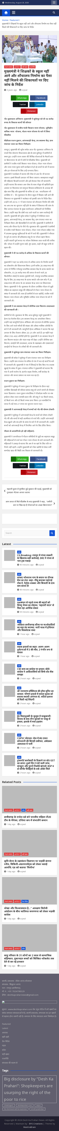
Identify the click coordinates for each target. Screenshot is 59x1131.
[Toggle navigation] (13, 12)
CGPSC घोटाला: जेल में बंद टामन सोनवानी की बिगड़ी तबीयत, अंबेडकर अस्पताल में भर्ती (34, 741)
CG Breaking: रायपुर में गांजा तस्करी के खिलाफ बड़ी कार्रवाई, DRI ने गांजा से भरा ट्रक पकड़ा (35, 558)
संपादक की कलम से (9, 1062)
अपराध (5, 1032)
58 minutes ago (27, 612)
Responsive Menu (54, 2)
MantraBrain (29, 1127)
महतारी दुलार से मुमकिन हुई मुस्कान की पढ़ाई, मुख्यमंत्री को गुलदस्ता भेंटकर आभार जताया (29, 491)
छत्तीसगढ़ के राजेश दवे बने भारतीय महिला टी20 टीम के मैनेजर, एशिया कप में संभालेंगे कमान (27, 818)
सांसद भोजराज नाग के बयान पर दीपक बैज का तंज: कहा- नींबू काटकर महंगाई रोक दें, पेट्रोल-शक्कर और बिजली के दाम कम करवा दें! (35, 581)
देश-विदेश (25, 901)
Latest (17, 67)
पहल (4, 1045)
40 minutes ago (27, 564)
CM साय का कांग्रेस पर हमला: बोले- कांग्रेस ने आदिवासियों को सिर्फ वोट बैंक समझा (35, 671)
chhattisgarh (8, 1105)
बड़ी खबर (25, 67)
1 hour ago (24, 634)
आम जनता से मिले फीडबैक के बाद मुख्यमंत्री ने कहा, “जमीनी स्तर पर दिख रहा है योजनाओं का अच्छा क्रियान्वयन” (29, 503)
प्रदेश (19, 552)
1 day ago (11, 824)
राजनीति (32, 67)
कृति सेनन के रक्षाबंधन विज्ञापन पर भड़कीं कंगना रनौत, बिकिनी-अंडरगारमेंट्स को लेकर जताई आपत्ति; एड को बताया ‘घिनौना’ (27, 864)
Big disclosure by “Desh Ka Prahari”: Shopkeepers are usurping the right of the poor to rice (28, 1089)
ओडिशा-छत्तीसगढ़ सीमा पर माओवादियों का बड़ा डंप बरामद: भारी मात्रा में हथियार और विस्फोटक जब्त (36, 627)
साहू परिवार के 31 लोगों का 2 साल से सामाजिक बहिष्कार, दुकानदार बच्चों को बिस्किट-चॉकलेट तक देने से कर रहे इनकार (29, 958)
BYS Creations (36, 1123)
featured (8, 67)
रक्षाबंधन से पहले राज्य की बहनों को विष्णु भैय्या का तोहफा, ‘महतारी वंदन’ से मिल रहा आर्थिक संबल (35, 605)
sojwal (24, 90)
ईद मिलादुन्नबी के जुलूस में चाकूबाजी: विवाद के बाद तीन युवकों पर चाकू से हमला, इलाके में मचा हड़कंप (34, 719)
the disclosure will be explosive (15, 1109)
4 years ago (12, 90)
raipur (38, 1105)
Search (52, 533)
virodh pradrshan (37, 1109)
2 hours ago (25, 678)
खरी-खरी (5, 1036)
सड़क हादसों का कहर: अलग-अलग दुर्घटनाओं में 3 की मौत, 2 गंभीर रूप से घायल (34, 649)
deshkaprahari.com (25, 1105)
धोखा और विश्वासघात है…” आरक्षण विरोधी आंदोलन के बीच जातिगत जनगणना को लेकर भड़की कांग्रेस (29, 911)
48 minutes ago (27, 589)
